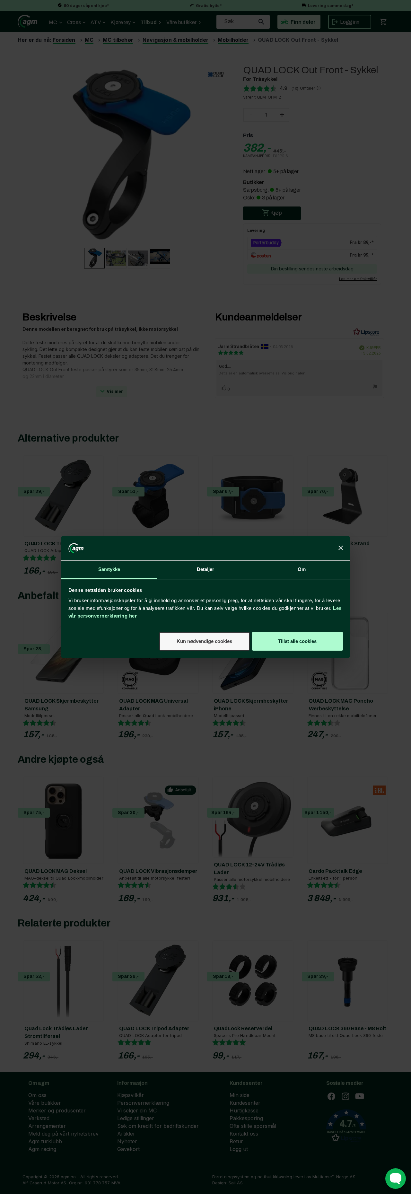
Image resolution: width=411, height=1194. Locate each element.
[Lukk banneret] (340, 548)
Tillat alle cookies (297, 641)
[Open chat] (395, 1178)
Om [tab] (302, 569)
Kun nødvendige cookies (204, 641)
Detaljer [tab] (205, 569)
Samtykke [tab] (109, 569)
